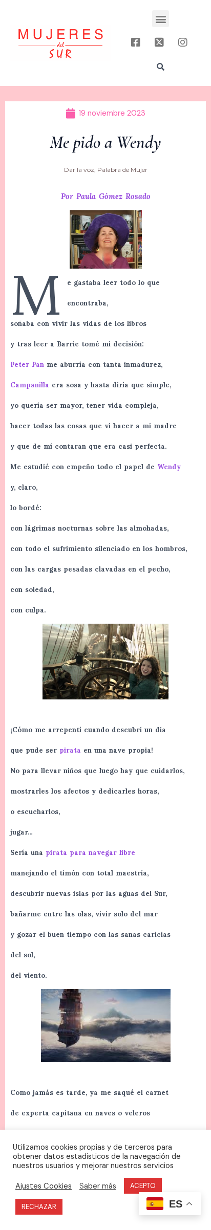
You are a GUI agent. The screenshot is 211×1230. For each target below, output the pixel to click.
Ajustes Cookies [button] (43, 1186)
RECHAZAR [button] (39, 1206)
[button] (160, 18)
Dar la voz (79, 169)
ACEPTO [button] (143, 1185)
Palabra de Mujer (122, 169)
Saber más (97, 1186)
